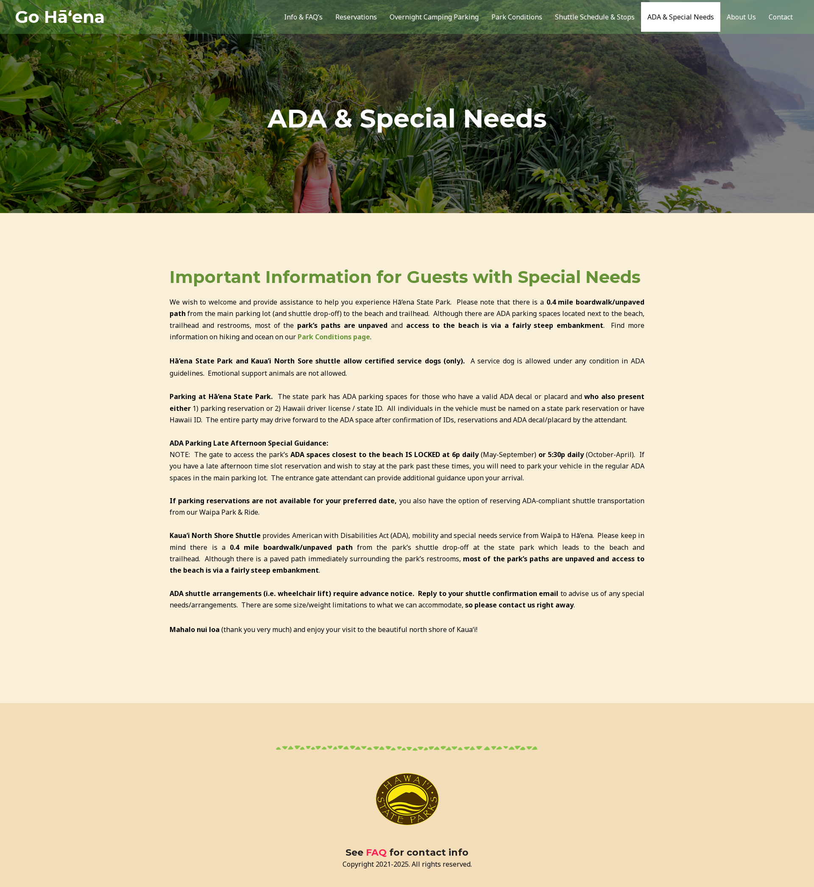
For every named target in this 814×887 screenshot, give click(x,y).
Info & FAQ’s (303, 17)
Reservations (356, 17)
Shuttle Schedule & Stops (595, 17)
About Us (741, 17)
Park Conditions (516, 17)
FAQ (376, 852)
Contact (781, 17)
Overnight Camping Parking (434, 17)
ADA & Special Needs (680, 17)
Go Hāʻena (60, 16)
